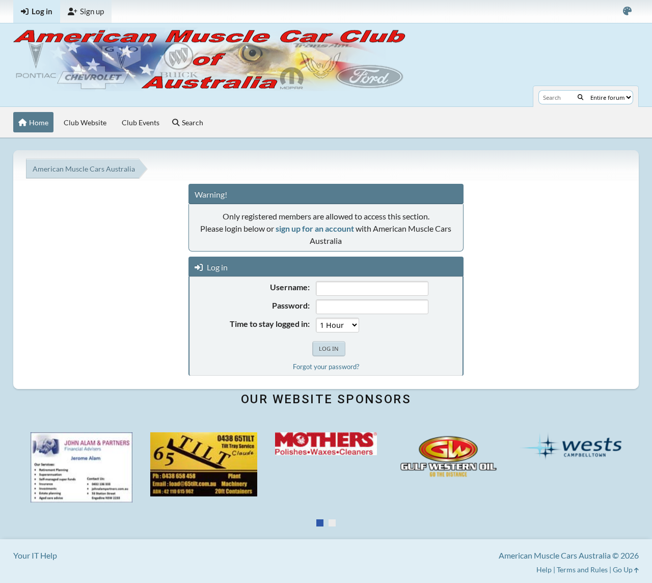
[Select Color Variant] (627, 11)
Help (544, 569)
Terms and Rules (582, 569)
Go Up (623, 569)
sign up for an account (315, 228)
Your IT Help (35, 555)
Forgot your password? (326, 367)
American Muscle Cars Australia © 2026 (569, 555)
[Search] (580, 97)
